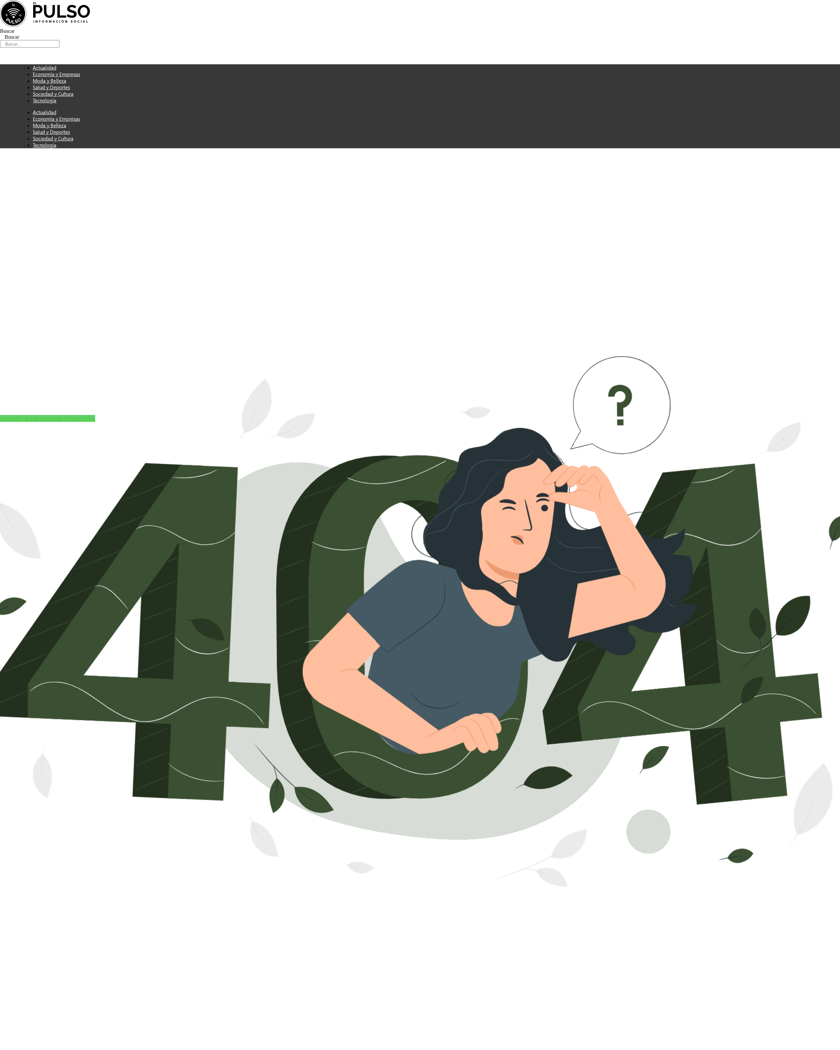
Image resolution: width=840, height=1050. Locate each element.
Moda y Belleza (49, 125)
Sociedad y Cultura (53, 138)
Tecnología (44, 100)
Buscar (7, 31)
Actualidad (44, 112)
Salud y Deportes (51, 132)
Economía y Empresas (56, 118)
